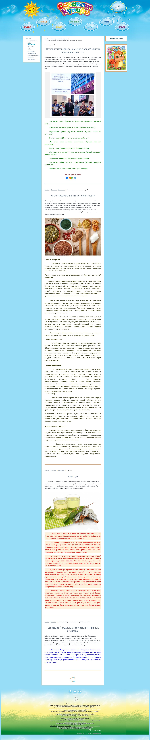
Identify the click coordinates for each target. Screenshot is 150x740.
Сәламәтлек (61, 190)
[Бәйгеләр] (91, 27)
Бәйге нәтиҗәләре (31, 43)
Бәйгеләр (28, 38)
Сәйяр (29, 49)
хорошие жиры (67, 381)
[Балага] (59, 27)
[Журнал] (43, 22)
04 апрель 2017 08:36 (49, 45)
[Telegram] (75, 178)
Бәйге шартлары (32, 40)
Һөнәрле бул (31, 51)
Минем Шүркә (32, 53)
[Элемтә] (122, 27)
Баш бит (47, 38)
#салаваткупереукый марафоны (32, 56)
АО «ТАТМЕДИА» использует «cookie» (60, 726)
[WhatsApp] (72, 178)
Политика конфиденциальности (83, 728)
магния (80, 350)
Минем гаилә (31, 59)
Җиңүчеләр (31, 46)
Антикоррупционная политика (66, 728)
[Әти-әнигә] (75, 22)
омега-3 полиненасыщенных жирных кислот (72, 402)
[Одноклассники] (70, 178)
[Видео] (106, 22)
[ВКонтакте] (67, 178)
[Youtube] (80, 693)
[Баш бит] (28, 27)
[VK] (75, 693)
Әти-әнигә (54, 190)
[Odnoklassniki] (70, 693)
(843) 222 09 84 (97, 733)
